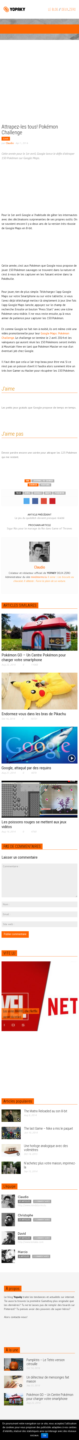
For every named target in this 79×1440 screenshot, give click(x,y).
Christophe (25, 1215)
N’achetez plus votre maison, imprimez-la (50, 1165)
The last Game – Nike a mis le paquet (48, 1128)
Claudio (10, 143)
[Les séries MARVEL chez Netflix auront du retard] (39, 1007)
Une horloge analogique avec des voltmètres (46, 1148)
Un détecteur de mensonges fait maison (47, 1379)
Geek (5, 138)
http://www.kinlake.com (31, 1242)
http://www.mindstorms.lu (32, 1205)
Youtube (45, 485)
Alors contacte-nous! (15, 1317)
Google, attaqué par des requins (26, 768)
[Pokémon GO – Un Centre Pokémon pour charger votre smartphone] (39, 631)
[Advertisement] (39, 84)
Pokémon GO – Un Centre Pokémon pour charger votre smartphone (34, 657)
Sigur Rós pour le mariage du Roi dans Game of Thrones (39, 528)
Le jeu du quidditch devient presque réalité (39, 518)
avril (27, 493)
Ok (44, 1435)
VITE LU (9, 953)
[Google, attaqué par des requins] (39, 745)
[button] (14, 29)
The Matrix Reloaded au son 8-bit (45, 1111)
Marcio (23, 1252)
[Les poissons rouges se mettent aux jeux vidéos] (39, 799)
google (38, 493)
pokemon (59, 493)
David (22, 1233)
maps (48, 493)
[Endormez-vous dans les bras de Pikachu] (39, 690)
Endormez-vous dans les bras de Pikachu (34, 714)
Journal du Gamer (43, 481)
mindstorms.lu (39, 577)
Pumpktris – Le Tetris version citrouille (45, 1362)
